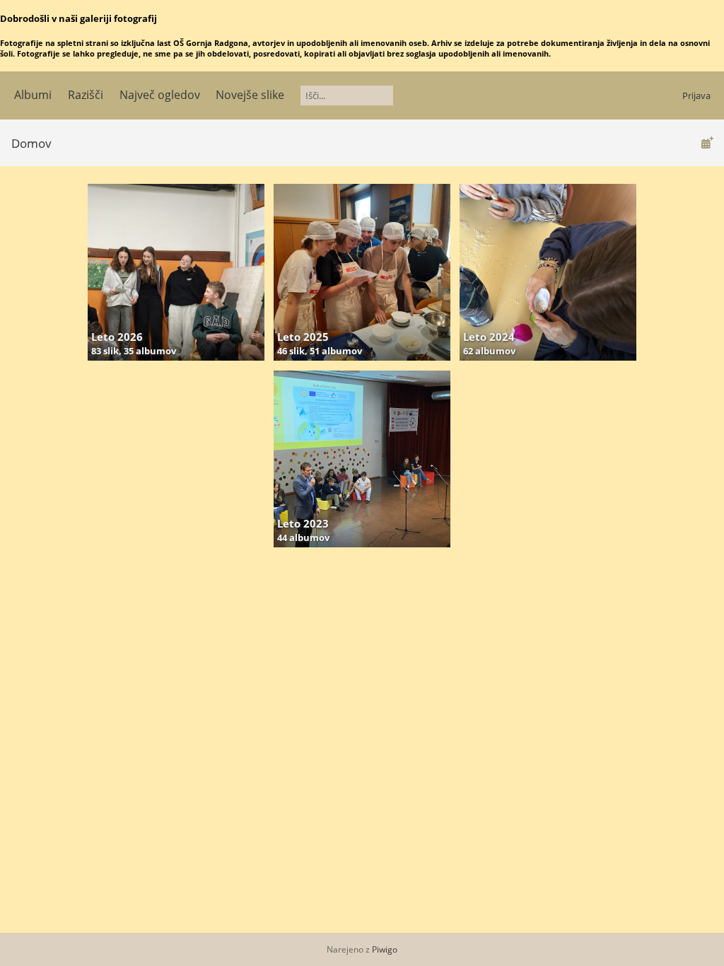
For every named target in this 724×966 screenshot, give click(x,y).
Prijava (696, 95)
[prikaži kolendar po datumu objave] (707, 142)
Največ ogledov (159, 95)
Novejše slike (250, 95)
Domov (31, 143)
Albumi (33, 95)
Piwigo (384, 949)
